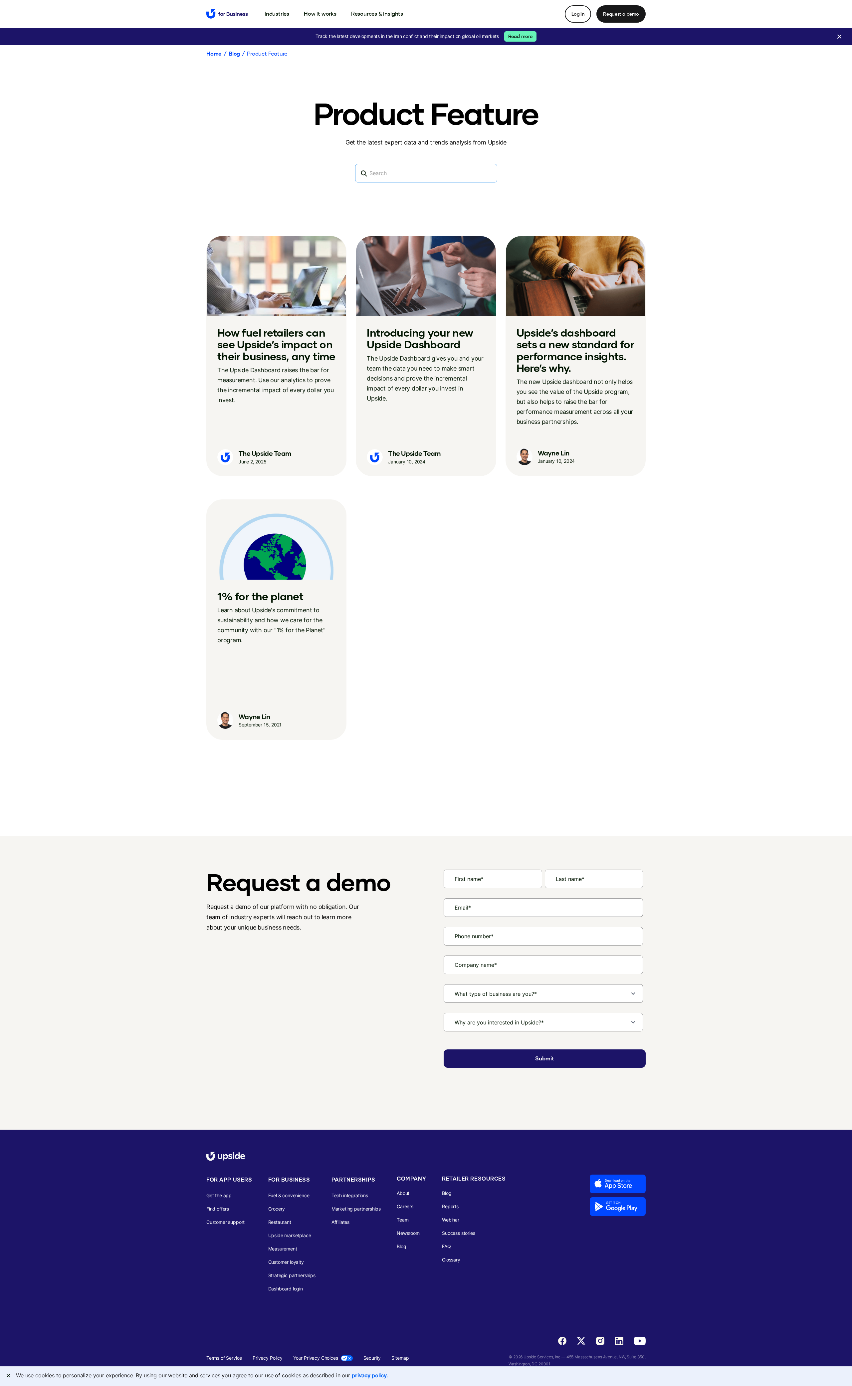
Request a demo (621, 14)
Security (372, 1358)
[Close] (8, 1375)
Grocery (276, 1209)
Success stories (458, 1233)
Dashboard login (285, 1288)
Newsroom (408, 1233)
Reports (450, 1206)
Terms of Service (224, 1358)
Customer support (225, 1222)
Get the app (219, 1195)
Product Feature (267, 54)
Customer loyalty (286, 1262)
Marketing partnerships (356, 1209)
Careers (405, 1206)
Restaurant (279, 1222)
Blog (234, 54)
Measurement (282, 1248)
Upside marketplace (289, 1235)
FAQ (446, 1246)
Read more (520, 36)
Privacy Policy (268, 1358)
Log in (578, 14)
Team (402, 1220)
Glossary (451, 1259)
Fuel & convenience (289, 1195)
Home (214, 54)
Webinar (450, 1220)
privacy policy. (370, 1375)
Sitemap (400, 1358)
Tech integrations (349, 1195)
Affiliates (340, 1222)
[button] (277, 14)
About (403, 1193)
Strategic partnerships (292, 1275)
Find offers (217, 1209)
